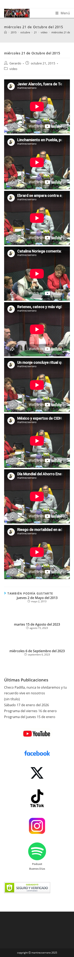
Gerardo (15, 63)
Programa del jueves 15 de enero (29, 717)
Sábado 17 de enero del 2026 (26, 705)
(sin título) (12, 699)
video (13, 69)
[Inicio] (5, 32)
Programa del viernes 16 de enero (30, 711)
